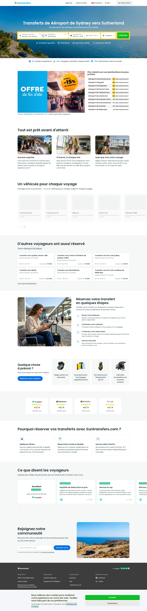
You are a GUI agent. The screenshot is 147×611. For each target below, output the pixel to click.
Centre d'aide (81, 3)
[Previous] (20, 227)
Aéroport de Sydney (33, 248)
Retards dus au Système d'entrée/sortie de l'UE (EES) (27, 586)
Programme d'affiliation (52, 581)
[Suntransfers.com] (23, 3)
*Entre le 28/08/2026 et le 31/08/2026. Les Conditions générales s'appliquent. (44, 114)
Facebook (101, 578)
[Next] (24, 227)
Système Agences (50, 578)
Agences (68, 3)
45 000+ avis (36, 411)
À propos (73, 578)
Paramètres (113, 603)
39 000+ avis (61, 411)
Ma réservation (124, 3)
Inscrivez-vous (62, 547)
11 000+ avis (86, 411)
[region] (73, 600)
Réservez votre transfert (30, 378)
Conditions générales (47, 552)
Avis (71, 581)
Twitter (100, 581)
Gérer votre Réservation (26, 578)
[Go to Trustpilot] (120, 568)
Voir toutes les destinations (27, 283)
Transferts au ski (75, 585)
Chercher (123, 35)
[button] (40, 34)
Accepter (112, 597)
